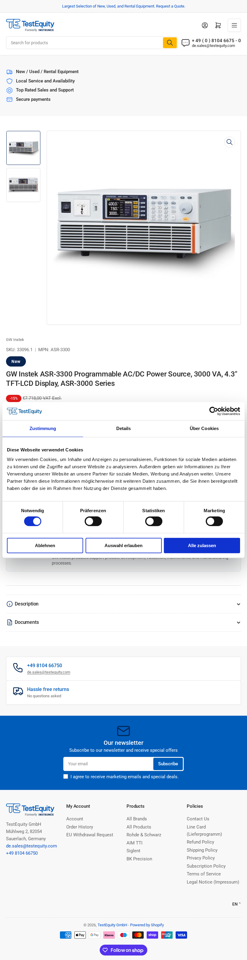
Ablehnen (45, 545)
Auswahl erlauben (123, 545)
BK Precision (139, 859)
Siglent (133, 850)
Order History (79, 827)
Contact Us (198, 819)
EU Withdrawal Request (89, 835)
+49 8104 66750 (22, 853)
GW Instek (15, 339)
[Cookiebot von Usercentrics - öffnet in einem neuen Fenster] (213, 411)
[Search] (170, 43)
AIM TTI (134, 843)
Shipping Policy (202, 850)
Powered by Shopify (147, 925)
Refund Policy (200, 842)
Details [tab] (123, 428)
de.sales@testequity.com (213, 45)
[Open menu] (234, 25)
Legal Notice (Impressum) (213, 882)
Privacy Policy (201, 858)
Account (74, 819)
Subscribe (168, 763)
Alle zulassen (202, 545)
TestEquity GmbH (112, 925)
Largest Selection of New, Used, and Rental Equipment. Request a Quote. (123, 6)
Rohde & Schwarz (144, 835)
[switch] (93, 521)
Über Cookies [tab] (204, 428)
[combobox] (92, 42)
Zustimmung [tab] (43, 428)
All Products (139, 827)
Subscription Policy (206, 866)
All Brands (137, 819)
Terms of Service (204, 874)
